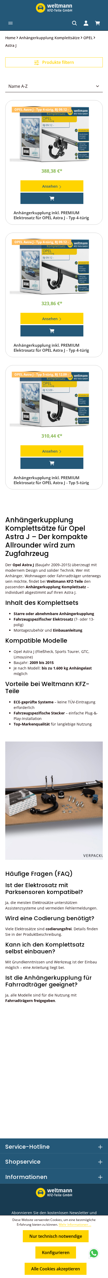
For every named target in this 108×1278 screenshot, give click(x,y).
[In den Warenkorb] (51, 198)
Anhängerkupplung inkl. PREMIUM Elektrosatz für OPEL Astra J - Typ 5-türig (51, 480)
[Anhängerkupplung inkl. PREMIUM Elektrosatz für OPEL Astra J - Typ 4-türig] (54, 134)
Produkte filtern (57, 62)
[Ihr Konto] (86, 23)
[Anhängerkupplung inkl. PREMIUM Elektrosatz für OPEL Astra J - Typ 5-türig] (54, 399)
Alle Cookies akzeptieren (55, 1269)
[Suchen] (74, 23)
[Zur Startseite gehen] (54, 8)
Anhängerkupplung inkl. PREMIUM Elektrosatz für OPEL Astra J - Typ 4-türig (51, 215)
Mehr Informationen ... (75, 1224)
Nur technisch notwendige (55, 1236)
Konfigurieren (55, 1252)
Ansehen (50, 186)
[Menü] (10, 23)
